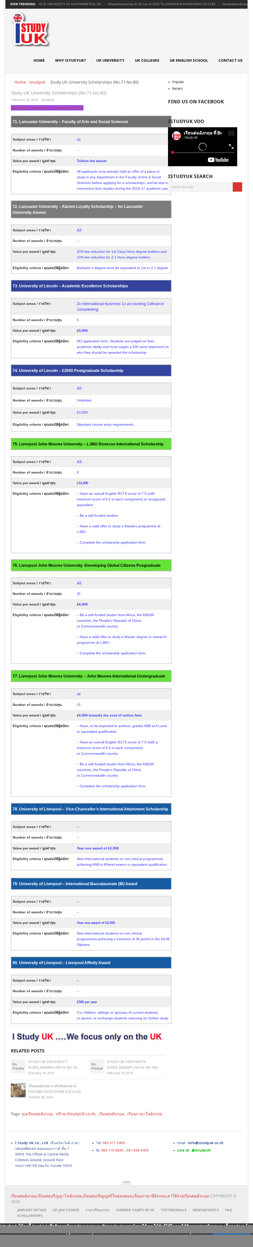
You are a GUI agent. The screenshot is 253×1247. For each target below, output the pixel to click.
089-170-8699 (112, 1150)
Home (39, 60)
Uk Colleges (147, 60)
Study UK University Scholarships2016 (47, 107)
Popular (178, 82)
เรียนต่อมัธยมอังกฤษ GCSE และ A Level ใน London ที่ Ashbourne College (141, 4)
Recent (177, 89)
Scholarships (30, 1215)
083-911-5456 (114, 1143)
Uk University (110, 60)
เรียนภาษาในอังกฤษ (144, 1114)
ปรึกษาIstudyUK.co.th (75, 1114)
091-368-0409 (137, 1150)
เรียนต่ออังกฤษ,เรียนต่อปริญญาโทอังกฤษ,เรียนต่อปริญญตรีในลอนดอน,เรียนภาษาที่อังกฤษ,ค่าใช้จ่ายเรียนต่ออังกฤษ (110, 1196)
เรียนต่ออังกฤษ (111, 1114)
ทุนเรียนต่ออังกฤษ (37, 1114)
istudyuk (48, 99)
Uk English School (189, 60)
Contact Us (230, 60)
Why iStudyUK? (70, 60)
